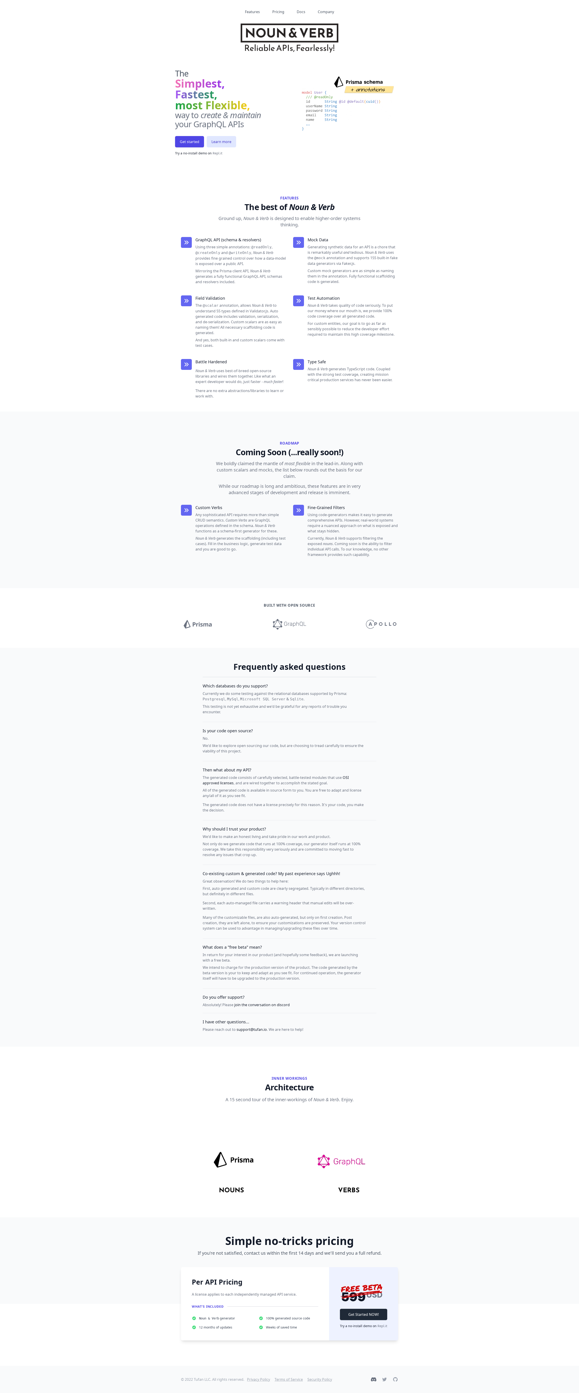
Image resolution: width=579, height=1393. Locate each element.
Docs (301, 11)
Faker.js (348, 263)
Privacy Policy (258, 1379)
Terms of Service (289, 1379)
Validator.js (259, 311)
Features (252, 11)
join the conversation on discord (262, 1004)
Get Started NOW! (363, 1314)
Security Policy (319, 1379)
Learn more (221, 141)
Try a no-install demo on (198, 153)
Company (326, 11)
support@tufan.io (252, 1029)
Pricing (278, 11)
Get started (189, 141)
